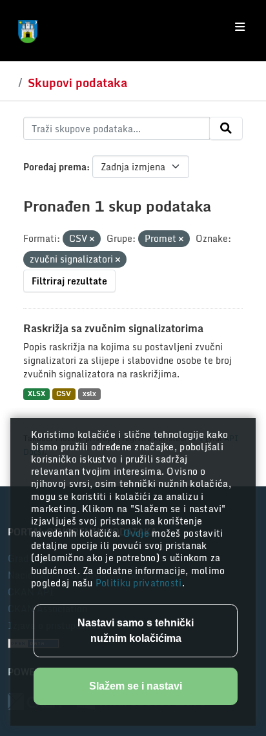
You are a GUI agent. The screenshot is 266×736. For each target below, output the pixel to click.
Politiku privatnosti (139, 582)
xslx (89, 393)
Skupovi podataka (77, 83)
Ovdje (137, 533)
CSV (63, 393)
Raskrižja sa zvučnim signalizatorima (113, 328)
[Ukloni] (92, 239)
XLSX (36, 393)
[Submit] (226, 128)
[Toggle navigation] (240, 27)
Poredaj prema (55, 166)
